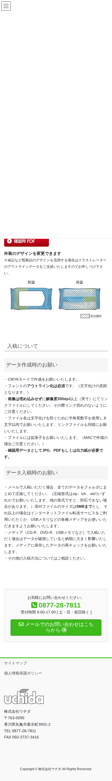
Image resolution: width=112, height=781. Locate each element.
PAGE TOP (104, 753)
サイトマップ (15, 663)
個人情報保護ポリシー (23, 673)
